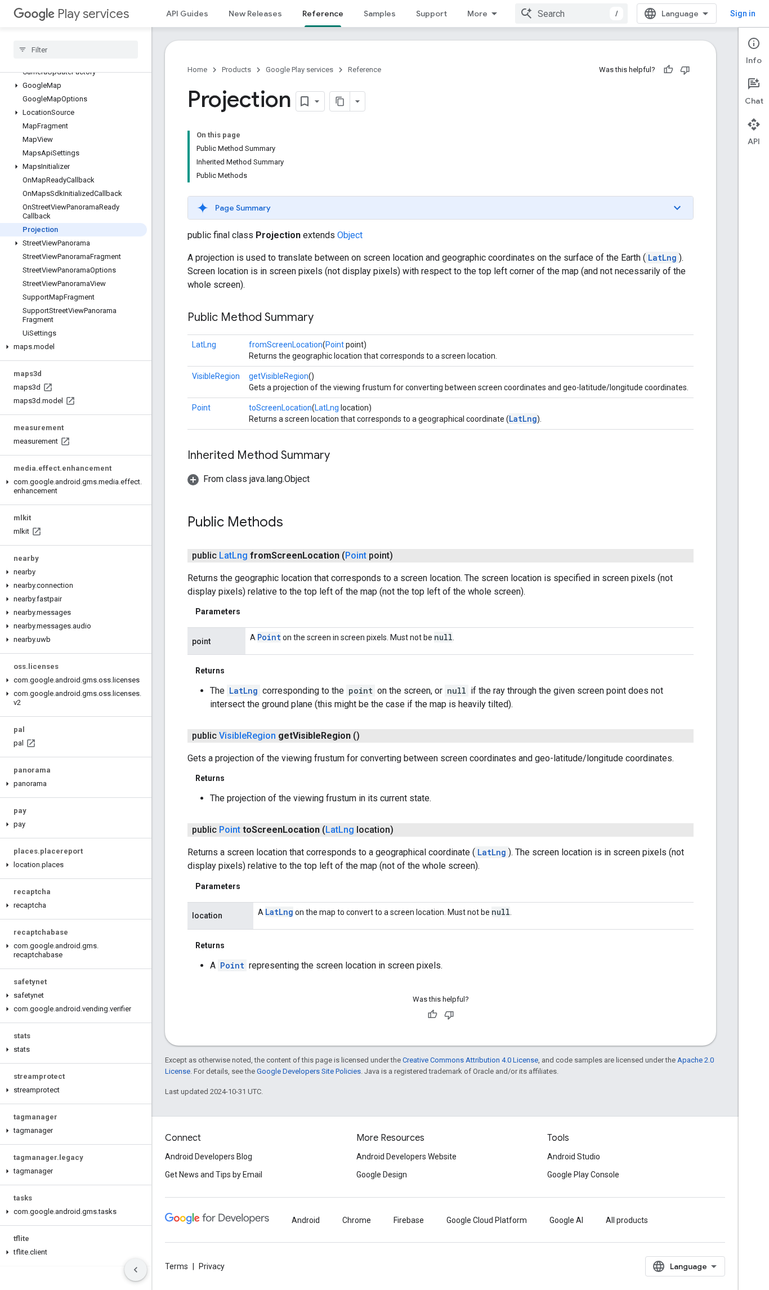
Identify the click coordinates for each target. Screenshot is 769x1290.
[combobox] (571, 13)
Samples (380, 13)
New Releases (255, 13)
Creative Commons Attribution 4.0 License (470, 1060)
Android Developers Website (406, 1156)
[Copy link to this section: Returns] (236, 670)
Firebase (409, 1220)
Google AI (566, 1220)
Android (306, 1220)
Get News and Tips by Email (213, 1174)
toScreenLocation (280, 407)
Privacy (212, 1266)
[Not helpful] (685, 69)
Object (350, 235)
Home (197, 69)
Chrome (356, 1220)
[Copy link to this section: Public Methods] (294, 523)
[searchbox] (76, 50)
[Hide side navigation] (135, 1269)
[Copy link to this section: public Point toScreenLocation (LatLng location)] (405, 830)
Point (334, 344)
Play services (93, 13)
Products (236, 69)
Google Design (381, 1174)
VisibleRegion (216, 376)
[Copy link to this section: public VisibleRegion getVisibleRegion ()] (371, 736)
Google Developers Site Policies (309, 1071)
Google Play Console (583, 1174)
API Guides (187, 13)
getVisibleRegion (279, 376)
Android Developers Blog (208, 1156)
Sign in (742, 13)
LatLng (662, 257)
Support (431, 13)
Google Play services (299, 69)
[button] (73, 85)
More (477, 13)
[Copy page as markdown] (340, 101)
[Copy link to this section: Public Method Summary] (325, 318)
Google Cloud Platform (486, 1220)
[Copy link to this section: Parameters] (251, 611)
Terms (176, 1266)
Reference (322, 13)
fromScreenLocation (286, 344)
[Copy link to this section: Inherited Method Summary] (341, 456)
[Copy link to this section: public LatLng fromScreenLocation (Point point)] (404, 556)
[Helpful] (668, 69)
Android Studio (573, 1156)
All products (627, 1220)
